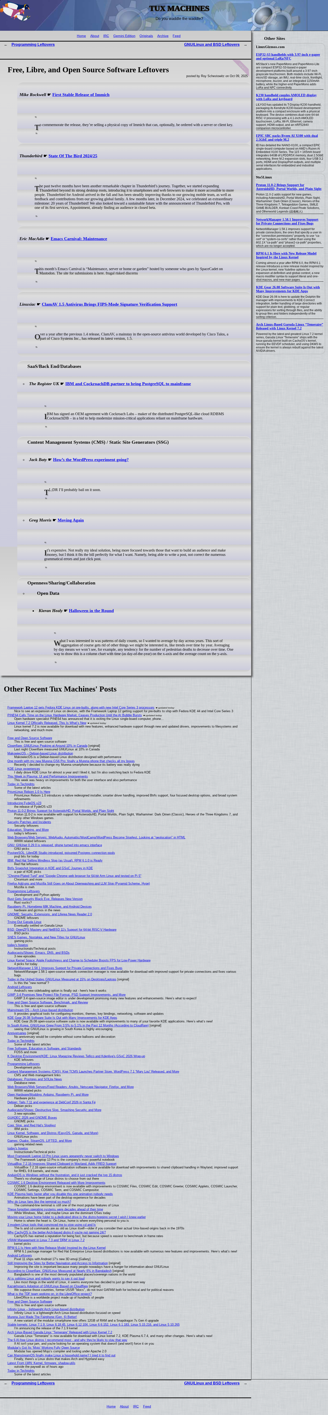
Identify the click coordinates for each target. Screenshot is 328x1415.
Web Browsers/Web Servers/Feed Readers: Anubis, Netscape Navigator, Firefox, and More (70, 1087)
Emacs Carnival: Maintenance (79, 238)
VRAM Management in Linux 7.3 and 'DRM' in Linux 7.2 (46, 1240)
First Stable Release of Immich (80, 94)
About (94, 36)
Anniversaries (16, 1033)
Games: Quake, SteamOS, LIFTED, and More (39, 1140)
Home (81, 36)
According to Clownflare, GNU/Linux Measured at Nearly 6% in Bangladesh (59, 1271)
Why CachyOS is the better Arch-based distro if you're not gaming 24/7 (56, 1232)
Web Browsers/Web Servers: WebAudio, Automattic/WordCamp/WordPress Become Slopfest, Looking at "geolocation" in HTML (96, 837)
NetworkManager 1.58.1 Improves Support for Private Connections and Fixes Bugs (287, 221)
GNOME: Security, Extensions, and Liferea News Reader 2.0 (49, 914)
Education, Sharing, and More (28, 830)
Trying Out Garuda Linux (24, 922)
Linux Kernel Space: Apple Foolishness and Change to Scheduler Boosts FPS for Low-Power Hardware (79, 960)
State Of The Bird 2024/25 (73, 155)
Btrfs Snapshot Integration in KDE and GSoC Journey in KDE (50, 868)
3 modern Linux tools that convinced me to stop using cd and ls (51, 1225)
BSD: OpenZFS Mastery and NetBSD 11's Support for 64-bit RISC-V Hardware (61, 929)
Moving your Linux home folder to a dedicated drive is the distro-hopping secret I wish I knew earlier (76, 1217)
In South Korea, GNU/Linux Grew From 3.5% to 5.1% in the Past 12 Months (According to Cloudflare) (78, 1025)
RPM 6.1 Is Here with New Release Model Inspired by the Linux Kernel (286, 255)
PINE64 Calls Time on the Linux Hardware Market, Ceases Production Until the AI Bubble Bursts (74, 715)
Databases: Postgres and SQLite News (34, 1079)
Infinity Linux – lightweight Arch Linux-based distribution (46, 1309)
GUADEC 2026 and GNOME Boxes (32, 1117)
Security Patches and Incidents (29, 822)
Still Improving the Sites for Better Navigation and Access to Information (57, 1263)
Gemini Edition (124, 36)
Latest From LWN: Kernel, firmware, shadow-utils (41, 1363)
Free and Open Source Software (29, 738)
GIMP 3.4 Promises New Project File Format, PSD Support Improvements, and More (66, 994)
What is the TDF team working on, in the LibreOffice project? (49, 1294)
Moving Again (71, 520)
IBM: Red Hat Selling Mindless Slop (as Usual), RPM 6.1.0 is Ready (55, 860)
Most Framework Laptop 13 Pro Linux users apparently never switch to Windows (63, 1156)
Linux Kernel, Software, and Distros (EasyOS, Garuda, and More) (52, 1133)
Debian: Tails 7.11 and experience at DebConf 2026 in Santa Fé (51, 1102)
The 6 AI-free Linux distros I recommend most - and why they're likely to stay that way (67, 1340)
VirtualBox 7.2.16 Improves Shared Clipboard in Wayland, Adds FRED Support (61, 1164)
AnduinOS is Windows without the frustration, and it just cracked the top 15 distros (64, 1175)
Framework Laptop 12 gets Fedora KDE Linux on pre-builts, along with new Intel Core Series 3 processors (80, 707)
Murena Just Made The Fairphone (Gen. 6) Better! (42, 1317)
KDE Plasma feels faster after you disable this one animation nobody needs (60, 1194)
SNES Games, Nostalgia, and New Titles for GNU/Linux (46, 937)
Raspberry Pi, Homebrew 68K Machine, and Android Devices (49, 906)
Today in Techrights (21, 784)
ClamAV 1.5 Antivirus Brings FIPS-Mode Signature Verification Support (109, 304)
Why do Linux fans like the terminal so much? (39, 1201)
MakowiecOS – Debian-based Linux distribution (40, 753)
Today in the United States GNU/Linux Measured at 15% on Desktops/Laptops (61, 979)
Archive (163, 36)
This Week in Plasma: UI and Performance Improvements (47, 776)
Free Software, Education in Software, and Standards (44, 1048)
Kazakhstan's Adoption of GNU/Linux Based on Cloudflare (47, 1286)
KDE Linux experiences (23, 769)
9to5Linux (264, 177)
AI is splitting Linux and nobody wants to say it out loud (46, 1278)
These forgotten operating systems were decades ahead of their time (55, 1209)
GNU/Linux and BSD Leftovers (212, 45)
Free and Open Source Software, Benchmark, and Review (47, 1002)
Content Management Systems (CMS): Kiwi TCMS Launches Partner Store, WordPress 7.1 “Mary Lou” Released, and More (93, 1071)
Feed (177, 36)
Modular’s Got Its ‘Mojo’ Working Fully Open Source (43, 1347)
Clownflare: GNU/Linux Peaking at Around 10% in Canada (47, 745)
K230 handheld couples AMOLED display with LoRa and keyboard (286, 97)
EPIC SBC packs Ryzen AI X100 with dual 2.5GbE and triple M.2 (287, 137)
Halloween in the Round (91, 610)
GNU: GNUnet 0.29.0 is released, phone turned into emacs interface (54, 845)
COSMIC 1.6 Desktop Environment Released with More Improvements (56, 1182)
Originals (146, 36)
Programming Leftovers (33, 45)
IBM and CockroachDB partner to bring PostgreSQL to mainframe (128, 383)
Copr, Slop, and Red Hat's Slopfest (31, 1125)
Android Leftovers (19, 987)
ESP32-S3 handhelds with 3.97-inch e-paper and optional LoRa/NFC (288, 56)
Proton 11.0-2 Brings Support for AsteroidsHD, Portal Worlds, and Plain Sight (289, 187)
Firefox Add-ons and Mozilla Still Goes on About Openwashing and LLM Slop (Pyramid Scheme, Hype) (78, 883)
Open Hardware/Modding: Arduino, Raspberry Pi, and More (48, 1094)
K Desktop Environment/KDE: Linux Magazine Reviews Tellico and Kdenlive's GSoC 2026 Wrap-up (76, 1056)
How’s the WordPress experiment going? (91, 459)
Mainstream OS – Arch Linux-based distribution (40, 1010)
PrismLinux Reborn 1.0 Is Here (28, 792)
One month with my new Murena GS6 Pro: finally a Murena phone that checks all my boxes (71, 761)
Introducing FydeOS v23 (24, 803)
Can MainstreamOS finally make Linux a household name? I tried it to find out (61, 1355)
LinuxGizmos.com (270, 47)
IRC (106, 36)
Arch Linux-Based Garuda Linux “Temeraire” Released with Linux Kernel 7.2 (289, 326)
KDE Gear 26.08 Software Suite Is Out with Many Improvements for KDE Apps (288, 289)
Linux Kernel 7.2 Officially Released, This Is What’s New (46, 723)
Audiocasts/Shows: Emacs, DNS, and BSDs (38, 952)
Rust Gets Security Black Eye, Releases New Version (45, 899)
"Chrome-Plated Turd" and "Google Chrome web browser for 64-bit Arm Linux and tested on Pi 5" (74, 876)
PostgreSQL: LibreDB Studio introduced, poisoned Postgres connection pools (61, 853)
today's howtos (17, 945)
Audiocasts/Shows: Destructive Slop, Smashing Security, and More (54, 1110)
